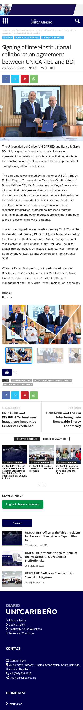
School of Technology (21, 30)
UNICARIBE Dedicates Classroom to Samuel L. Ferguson (41, 468)
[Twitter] (15, 79)
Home (5, 30)
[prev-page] (39, 485)
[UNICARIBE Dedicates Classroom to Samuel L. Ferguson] (41, 454)
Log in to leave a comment (22, 504)
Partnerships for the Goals (18, 384)
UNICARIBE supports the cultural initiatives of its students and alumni (67, 469)
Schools (7, 37)
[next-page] (44, 485)
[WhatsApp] (34, 79)
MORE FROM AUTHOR (54, 438)
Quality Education (21, 380)
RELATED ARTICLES (27, 438)
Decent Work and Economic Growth (52, 380)
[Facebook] (6, 79)
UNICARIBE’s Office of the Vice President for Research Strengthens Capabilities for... (52, 536)
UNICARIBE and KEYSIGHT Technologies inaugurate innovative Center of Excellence (19, 419)
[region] (41, 336)
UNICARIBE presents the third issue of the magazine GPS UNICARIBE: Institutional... (51, 556)
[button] (18, 355)
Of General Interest (52, 37)
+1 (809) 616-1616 (20, 673)
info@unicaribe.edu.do (23, 677)
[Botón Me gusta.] (7, 372)
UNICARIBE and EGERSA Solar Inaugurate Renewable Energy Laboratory (63, 419)
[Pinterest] (25, 79)
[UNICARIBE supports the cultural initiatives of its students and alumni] (68, 454)
